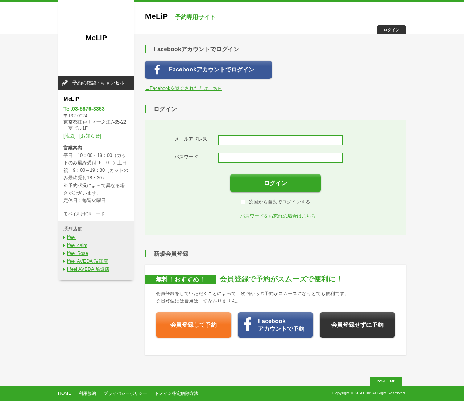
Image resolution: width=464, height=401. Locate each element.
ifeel (71, 237)
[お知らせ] (90, 136)
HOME (64, 393)
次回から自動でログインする (279, 201)
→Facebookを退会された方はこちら (183, 88)
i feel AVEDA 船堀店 (88, 269)
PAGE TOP (386, 381)
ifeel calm (77, 245)
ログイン (391, 30)
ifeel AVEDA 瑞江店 (87, 261)
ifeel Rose (77, 253)
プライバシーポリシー (125, 393)
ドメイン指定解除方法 (176, 393)
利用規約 (87, 393)
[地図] (69, 136)
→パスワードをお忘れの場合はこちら (276, 216)
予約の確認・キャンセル (98, 83)
